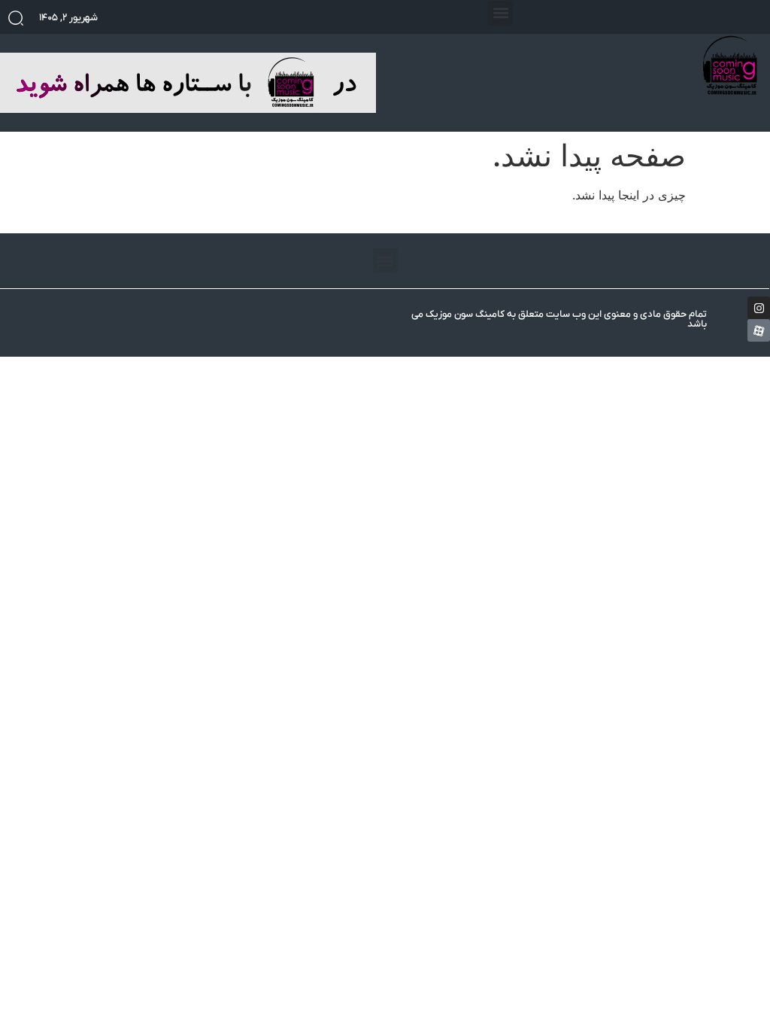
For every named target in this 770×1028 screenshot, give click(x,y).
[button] (500, 13)
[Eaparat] (758, 330)
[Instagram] (758, 308)
